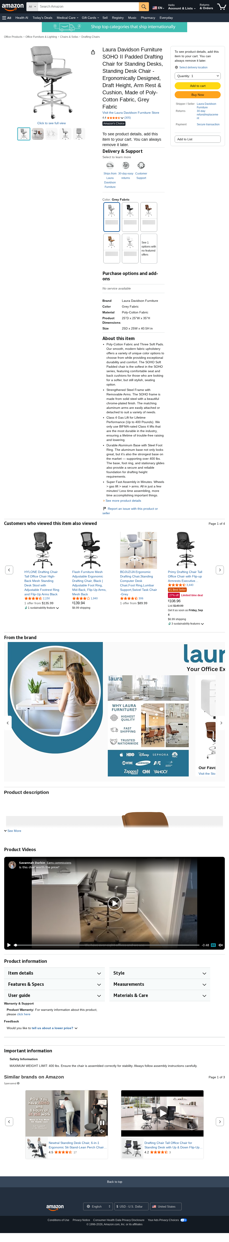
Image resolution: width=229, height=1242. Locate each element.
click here (23, 1014)
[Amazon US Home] (55, 1208)
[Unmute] (220, 945)
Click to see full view (51, 123)
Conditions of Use (58, 1220)
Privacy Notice (81, 1220)
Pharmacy (148, 17)
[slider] (106, 945)
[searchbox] (88, 6)
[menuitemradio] (213, 945)
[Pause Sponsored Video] (102, 1123)
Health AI (21, 17)
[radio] (24, 134)
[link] (42, 583)
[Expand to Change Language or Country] (163, 8)
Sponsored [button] (10, 1083)
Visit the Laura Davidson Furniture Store (130, 112)
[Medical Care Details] (77, 17)
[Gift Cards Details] (98, 17)
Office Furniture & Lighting (41, 36)
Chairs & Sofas (69, 36)
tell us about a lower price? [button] (53, 1028)
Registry (118, 17)
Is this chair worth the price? (39, 867)
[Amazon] (13, 6)
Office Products (13, 36)
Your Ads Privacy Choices (163, 1220)
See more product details (123, 500)
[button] (6, 17)
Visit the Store (208, 773)
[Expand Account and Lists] (195, 8)
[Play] (7, 945)
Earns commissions (59, 862)
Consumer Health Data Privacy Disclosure (118, 1220)
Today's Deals (42, 17)
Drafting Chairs (90, 36)
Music (132, 17)
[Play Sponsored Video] (162, 1113)
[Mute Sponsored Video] (102, 1131)
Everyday (166, 17)
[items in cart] (221, 6)
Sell (105, 17)
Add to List (184, 139)
